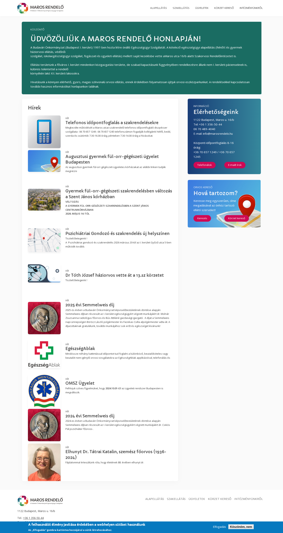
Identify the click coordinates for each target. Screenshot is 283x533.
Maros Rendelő (40, 8)
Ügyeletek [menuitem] (201, 8)
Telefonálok (204, 165)
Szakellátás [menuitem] (181, 8)
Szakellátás (176, 499)
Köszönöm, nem (241, 526)
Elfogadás (219, 526)
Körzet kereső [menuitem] (224, 8)
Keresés (202, 218)
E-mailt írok (235, 165)
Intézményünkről (248, 499)
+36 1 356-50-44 (33, 518)
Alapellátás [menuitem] (158, 8)
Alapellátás (154, 499)
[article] (100, 127)
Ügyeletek (196, 499)
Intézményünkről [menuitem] (251, 8)
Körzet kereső (236, 218)
